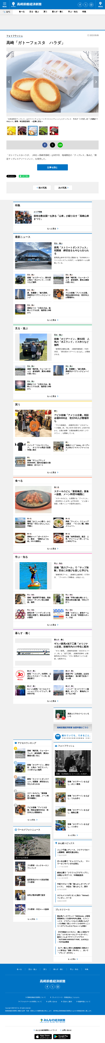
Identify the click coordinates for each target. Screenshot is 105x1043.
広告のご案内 (67, 1001)
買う (45, 11)
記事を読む (52, 167)
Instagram (91, 5)
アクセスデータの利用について (31, 1001)
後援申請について (84, 1001)
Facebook (80, 5)
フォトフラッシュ (14, 36)
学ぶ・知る (73, 11)
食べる (22, 11)
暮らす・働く (58, 11)
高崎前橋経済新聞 (26, 4)
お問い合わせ (52, 1001)
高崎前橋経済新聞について (36, 997)
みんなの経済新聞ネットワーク (52, 1021)
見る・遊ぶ (34, 11)
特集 (84, 11)
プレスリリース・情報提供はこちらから (66, 997)
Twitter (85, 5)
